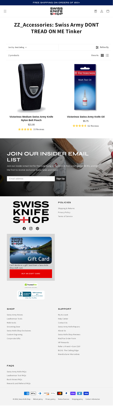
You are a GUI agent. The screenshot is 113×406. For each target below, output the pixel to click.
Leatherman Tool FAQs (16, 375)
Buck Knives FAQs (14, 379)
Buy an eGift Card (31, 274)
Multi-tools (11, 322)
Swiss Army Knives (15, 314)
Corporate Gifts (13, 338)
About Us (62, 330)
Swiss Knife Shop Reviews (69, 334)
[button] (108, 11)
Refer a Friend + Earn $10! (69, 346)
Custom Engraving (14, 334)
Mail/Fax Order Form (67, 338)
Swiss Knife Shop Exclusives (19, 330)
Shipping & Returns (66, 208)
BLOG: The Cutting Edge (68, 350)
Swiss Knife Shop (24, 399)
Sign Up (60, 178)
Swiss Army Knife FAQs (16, 371)
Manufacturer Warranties (69, 354)
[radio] (102, 55)
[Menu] (5, 11)
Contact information (93, 399)
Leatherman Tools (14, 318)
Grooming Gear (13, 326)
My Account (63, 314)
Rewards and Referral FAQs (19, 383)
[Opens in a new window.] (31, 286)
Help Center (63, 318)
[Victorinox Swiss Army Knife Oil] (86, 88)
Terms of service (63, 399)
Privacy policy (50, 399)
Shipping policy (77, 399)
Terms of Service (65, 216)
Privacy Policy (64, 212)
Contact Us (62, 322)
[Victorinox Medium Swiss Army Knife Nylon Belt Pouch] (31, 88)
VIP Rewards (63, 342)
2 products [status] (13, 55)
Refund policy (38, 399)
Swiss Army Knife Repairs (69, 326)
